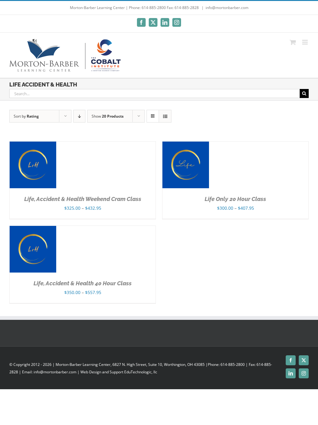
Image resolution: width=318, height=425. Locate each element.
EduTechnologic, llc (140, 372)
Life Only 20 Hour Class (235, 199)
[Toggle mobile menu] (305, 42)
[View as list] (165, 116)
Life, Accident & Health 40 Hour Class (83, 283)
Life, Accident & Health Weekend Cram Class (82, 199)
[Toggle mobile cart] (293, 42)
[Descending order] (79, 116)
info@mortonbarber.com (227, 7)
